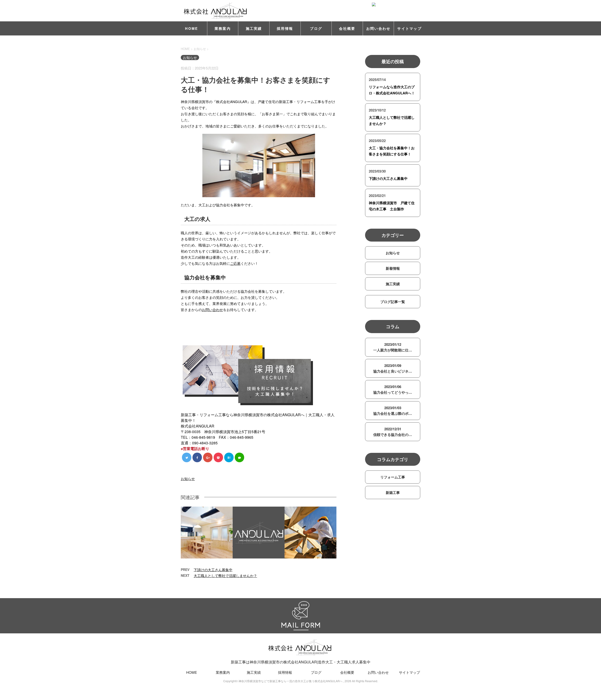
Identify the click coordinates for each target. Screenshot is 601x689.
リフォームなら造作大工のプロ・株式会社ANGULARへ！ (392, 90)
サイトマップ (409, 28)
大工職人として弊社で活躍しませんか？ (225, 575)
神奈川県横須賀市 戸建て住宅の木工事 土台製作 (392, 206)
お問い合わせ (378, 28)
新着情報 (393, 268)
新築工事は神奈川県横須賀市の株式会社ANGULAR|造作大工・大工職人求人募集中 (300, 662)
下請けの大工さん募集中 (213, 569)
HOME (191, 28)
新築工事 (393, 492)
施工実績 (254, 28)
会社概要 (347, 28)
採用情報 (285, 28)
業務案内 (223, 28)
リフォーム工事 (392, 477)
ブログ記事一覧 (392, 301)
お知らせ (188, 478)
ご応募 (235, 263)
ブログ (316, 28)
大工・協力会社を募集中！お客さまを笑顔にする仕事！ (392, 151)
